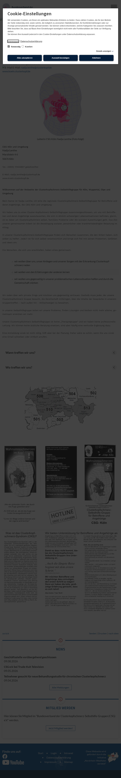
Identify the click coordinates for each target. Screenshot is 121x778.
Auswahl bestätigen (60, 58)
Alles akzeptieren (24, 58)
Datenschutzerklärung (31, 41)
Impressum (13, 41)
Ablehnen (96, 58)
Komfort (28, 47)
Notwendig (16, 47)
